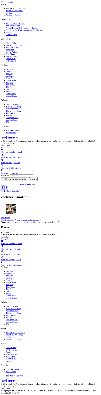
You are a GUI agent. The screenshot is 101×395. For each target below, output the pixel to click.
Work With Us (11, 350)
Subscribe (15, 191)
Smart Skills (10, 78)
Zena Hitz (10, 50)
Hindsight (10, 32)
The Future (10, 87)
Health (8, 91)
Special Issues (11, 96)
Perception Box (12, 118)
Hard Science (11, 94)
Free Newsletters (12, 130)
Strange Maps (11, 120)
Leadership (10, 76)
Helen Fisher (11, 61)
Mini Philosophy (12, 109)
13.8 (7, 122)
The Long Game (12, 113)
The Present (10, 85)
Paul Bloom (10, 54)
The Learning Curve (14, 111)
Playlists (9, 13)
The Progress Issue (13, 26)
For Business (6, 191)
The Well (9, 115)
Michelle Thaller (12, 47)
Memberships (11, 133)
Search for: (5, 176)
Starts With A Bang (13, 106)
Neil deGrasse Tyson (14, 45)
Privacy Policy (11, 354)
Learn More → (7, 145)
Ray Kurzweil (11, 56)
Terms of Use (11, 356)
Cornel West (11, 59)
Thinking (9, 74)
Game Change (11, 35)
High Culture (11, 80)
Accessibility (11, 359)
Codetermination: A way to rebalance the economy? (21, 220)
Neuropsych (10, 71)
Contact (9, 352)
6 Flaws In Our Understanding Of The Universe (24, 30)
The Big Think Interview (15, 8)
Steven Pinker (11, 52)
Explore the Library (13, 15)
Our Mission (11, 348)
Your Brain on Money (14, 11)
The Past (9, 83)
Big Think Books (12, 104)
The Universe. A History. (15, 23)
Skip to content (7, 2)
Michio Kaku (11, 43)
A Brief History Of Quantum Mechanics (21, 28)
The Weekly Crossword (15, 376)
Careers (9, 361)
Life (7, 89)
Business (9, 69)
